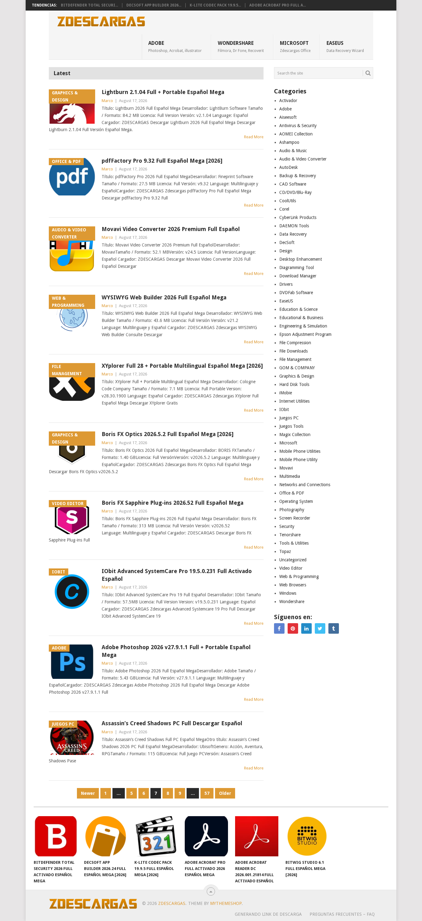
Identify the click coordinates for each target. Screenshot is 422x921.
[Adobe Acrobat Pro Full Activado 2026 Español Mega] (206, 836)
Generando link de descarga (268, 914)
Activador (288, 100)
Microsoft (295, 46)
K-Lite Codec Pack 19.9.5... (215, 5)
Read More (254, 137)
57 (207, 793)
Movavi (286, 467)
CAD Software (292, 184)
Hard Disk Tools (294, 384)
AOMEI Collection (296, 133)
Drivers (286, 284)
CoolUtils (287, 200)
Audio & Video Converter (303, 158)
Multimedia (289, 476)
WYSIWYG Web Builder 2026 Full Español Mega (164, 297)
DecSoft (286, 242)
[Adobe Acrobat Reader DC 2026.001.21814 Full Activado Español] (256, 836)
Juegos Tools (291, 426)
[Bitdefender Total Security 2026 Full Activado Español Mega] (55, 836)
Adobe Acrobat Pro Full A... (277, 5)
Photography (291, 509)
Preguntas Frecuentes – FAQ (342, 914)
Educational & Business (301, 317)
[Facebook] (279, 628)
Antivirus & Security (298, 125)
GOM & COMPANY (297, 367)
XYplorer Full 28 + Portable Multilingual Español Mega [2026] (182, 365)
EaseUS (345, 46)
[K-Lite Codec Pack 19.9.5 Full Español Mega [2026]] (156, 836)
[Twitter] (320, 628)
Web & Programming (299, 576)
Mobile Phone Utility (298, 459)
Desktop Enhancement (300, 259)
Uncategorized (292, 559)
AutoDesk (288, 167)
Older (225, 793)
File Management (295, 359)
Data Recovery (293, 234)
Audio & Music (293, 150)
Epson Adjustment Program (305, 334)
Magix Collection (294, 434)
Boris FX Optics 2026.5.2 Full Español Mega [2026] (168, 434)
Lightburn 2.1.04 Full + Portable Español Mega (163, 92)
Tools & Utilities (294, 543)
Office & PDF (291, 492)
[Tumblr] (333, 628)
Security (286, 526)
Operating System (296, 501)
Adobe (175, 46)
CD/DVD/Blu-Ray (295, 192)
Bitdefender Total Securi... (89, 5)
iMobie (285, 392)
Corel (284, 209)
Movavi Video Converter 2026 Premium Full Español (171, 229)
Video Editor (290, 568)
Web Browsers (292, 584)
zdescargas (171, 903)
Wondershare (241, 46)
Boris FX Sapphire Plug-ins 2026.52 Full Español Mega (172, 502)
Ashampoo (289, 142)
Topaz (285, 551)
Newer (88, 793)
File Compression (295, 342)
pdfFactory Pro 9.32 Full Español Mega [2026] (162, 160)
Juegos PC (289, 417)
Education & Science (298, 309)
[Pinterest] (293, 628)
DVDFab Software (296, 292)
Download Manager (297, 275)
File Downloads (293, 351)
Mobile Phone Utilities (299, 451)
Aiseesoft (288, 117)
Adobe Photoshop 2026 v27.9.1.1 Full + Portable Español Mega (176, 651)
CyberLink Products (297, 217)
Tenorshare (290, 534)
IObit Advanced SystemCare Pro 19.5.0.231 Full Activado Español (177, 575)
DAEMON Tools (294, 225)
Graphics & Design (296, 376)
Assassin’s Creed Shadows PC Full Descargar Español (172, 723)
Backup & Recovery (297, 175)
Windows (287, 593)
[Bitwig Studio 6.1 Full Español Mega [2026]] (307, 836)
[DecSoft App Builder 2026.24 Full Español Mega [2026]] (105, 836)
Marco (107, 100)
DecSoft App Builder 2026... (153, 5)
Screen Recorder (294, 518)
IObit (284, 409)
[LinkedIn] (306, 628)
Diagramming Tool (296, 267)
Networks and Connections (304, 484)
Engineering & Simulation (303, 325)
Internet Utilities (294, 401)
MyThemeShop (226, 903)
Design (285, 250)
